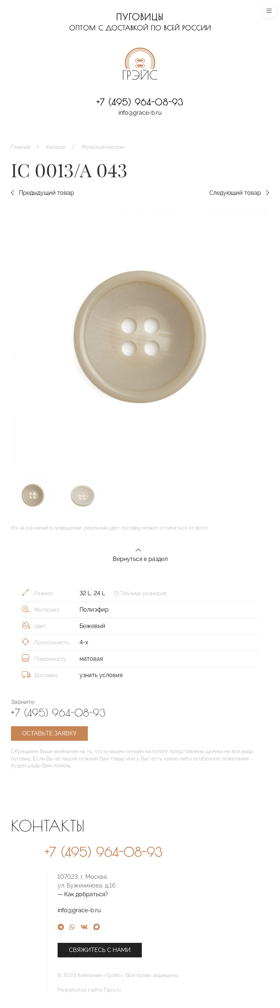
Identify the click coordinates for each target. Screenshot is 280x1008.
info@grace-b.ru (140, 112)
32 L (85, 593)
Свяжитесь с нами (100, 949)
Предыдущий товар (46, 192)
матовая (91, 658)
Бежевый (92, 625)
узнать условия (100, 675)
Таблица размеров (142, 593)
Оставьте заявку (49, 733)
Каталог (56, 147)
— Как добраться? (83, 894)
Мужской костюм (103, 147)
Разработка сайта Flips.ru (89, 990)
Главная (20, 147)
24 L (99, 593)
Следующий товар (235, 192)
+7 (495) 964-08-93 (140, 102)
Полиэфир (94, 609)
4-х (83, 642)
